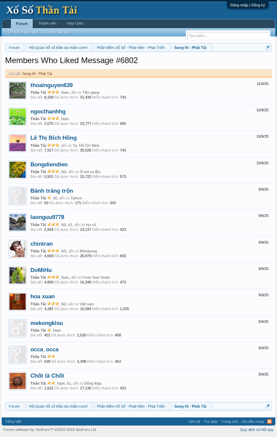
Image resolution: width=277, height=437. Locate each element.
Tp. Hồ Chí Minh (86, 145)
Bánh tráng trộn (51, 190)
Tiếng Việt (13, 421)
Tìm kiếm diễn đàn (23, 32)
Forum (22, 24)
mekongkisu (46, 323)
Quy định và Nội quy (257, 430)
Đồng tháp (92, 383)
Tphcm (76, 198)
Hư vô (91, 225)
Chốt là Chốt (47, 375)
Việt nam (87, 304)
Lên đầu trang (252, 421)
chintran (41, 243)
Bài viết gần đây (58, 32)
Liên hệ (194, 421)
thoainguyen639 (51, 85)
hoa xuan (42, 296)
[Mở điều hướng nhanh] (268, 47)
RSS (269, 421)
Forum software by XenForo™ (50, 430)
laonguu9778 (47, 217)
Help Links (75, 23)
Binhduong (88, 251)
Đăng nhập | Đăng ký (247, 5)
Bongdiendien (49, 164)
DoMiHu (41, 270)
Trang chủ (229, 421)
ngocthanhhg (48, 111)
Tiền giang (90, 92)
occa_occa (44, 349)
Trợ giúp (211, 421)
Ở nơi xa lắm (90, 172)
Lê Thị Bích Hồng (53, 137)
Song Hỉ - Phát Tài (37, 74)
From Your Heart (96, 277)
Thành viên (47, 23)
